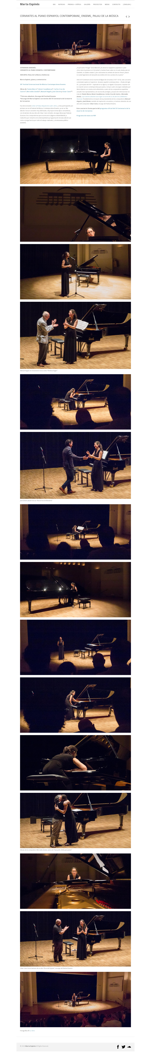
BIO (54, 4)
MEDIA (107, 4)
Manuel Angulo (46, 91)
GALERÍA (87, 4)
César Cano (66, 91)
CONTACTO (116, 4)
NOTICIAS (61, 4)
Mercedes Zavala (33, 91)
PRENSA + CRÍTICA (74, 4)
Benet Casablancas (45, 89)
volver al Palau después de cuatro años (44, 106)
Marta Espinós (29, 4)
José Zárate (56, 91)
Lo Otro (32, 1031)
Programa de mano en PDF (86, 115)
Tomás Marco (32, 89)
